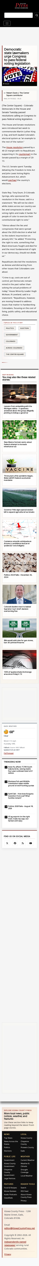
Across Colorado (14, 348)
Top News (8, 1138)
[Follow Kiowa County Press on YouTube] (30, 843)
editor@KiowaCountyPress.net (19, 1228)
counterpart (24, 154)
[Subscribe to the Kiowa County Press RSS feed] (22, 843)
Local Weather (26, 1175)
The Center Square (15, 354)
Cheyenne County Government (9, 1172)
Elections (8, 1151)
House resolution (14, 147)
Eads (23, 1151)
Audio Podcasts (10, 1194)
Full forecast (9, 753)
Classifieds (8, 1198)
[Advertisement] (19, 935)
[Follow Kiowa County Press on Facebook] (15, 843)
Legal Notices (9, 1178)
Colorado (10, 341)
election (24, 328)
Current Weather (27, 1160)
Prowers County (27, 1147)
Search (23, 1187)
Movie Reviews (10, 1191)
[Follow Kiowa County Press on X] (7, 843)
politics (10, 328)
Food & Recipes (10, 1187)
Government (12, 335)
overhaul (12, 180)
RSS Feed (24, 1191)
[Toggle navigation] (7, 23)
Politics (7, 1147)
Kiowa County (26, 1138)
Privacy (23, 1200)
